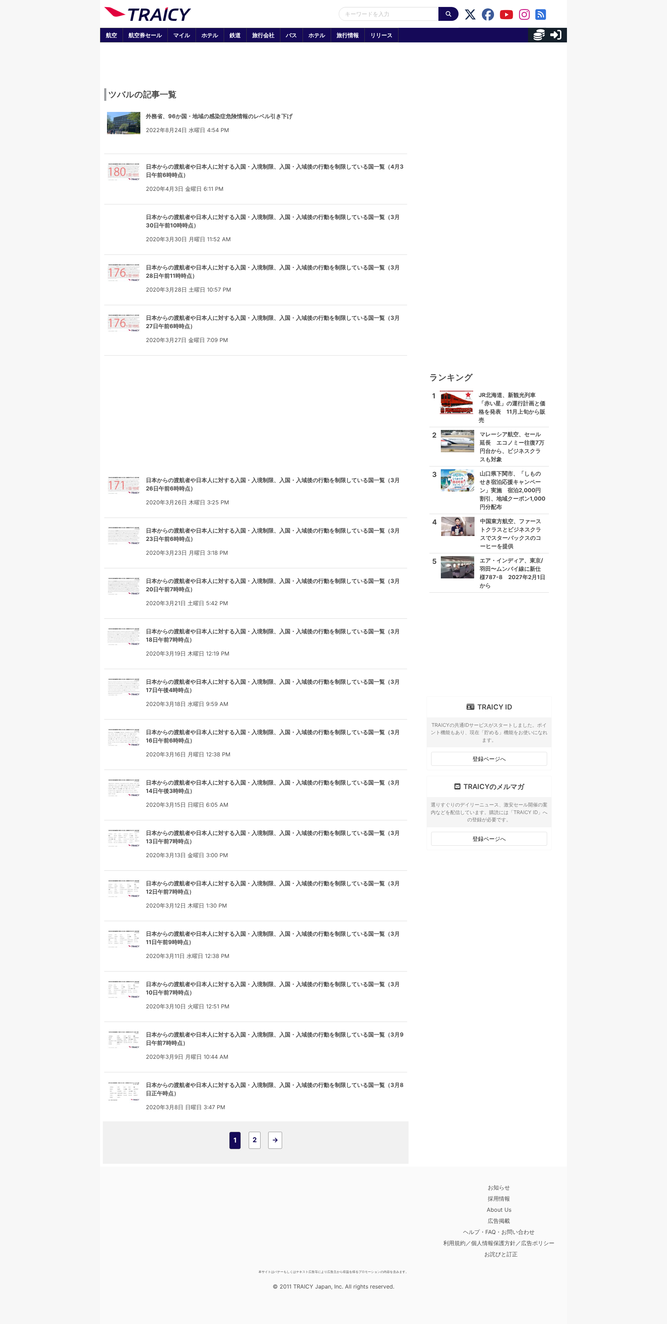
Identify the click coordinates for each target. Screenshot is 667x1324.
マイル (181, 35)
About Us (499, 1209)
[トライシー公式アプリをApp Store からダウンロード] (144, 1224)
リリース (381, 35)
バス (291, 35)
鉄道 (235, 35)
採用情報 (499, 1198)
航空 (111, 35)
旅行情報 (348, 35)
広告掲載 (499, 1220)
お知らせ (499, 1187)
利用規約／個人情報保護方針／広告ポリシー (498, 1243)
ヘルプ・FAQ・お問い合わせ (499, 1231)
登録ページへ (489, 758)
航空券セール (145, 35)
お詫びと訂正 (501, 1254)
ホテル (209, 35)
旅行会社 (263, 35)
